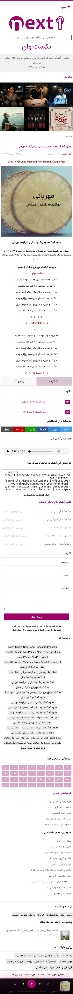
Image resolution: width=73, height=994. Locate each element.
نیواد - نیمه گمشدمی (61, 813)
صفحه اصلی (66, 915)
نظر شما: (65, 588)
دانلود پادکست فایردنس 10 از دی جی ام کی (50, 870)
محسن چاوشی (52, 956)
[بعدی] (40, 984)
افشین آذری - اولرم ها (60, 858)
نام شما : (65, 563)
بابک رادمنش (37, 242)
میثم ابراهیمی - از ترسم (60, 876)
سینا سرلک (51, 962)
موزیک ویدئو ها (28, 915)
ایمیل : (66, 575)
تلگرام (66, 429)
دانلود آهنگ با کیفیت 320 (45, 402)
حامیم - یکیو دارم (63, 807)
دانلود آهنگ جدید (52, 242)
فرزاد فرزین (67, 967)
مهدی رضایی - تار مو (61, 864)
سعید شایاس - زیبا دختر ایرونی (56, 853)
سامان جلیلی (12, 962)
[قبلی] (23, 984)
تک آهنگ (66, 154)
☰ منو (66, 7)
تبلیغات (15, 915)
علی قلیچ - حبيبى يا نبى (59, 847)
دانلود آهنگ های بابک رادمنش (55, 502)
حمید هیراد (54, 967)
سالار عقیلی (39, 962)
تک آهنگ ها (29, 495)
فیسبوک (42, 429)
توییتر (54, 429)
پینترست (19, 429)
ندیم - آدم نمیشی (62, 893)
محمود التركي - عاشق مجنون (58, 825)
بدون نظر (18, 381)
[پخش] (31, 984)
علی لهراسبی (41, 967)
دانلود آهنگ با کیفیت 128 (45, 412)
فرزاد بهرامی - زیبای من (60, 801)
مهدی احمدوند (65, 962)
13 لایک (54, 381)
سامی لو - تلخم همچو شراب (58, 819)
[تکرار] (15, 984)
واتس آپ (30, 429)
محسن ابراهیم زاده (23, 956)
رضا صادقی (67, 956)
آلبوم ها (41, 915)
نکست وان (37, 273)
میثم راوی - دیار (63, 841)
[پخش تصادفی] (48, 984)
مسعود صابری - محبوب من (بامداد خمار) (51, 882)
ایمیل (6, 429)
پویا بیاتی (38, 956)
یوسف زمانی (26, 962)
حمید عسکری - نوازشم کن (59, 888)
